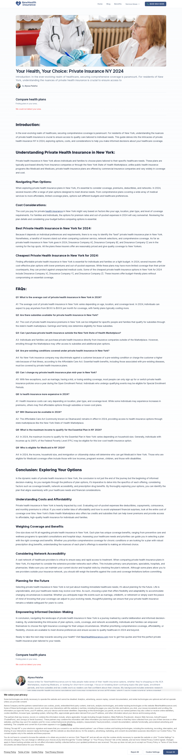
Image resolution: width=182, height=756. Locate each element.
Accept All (170, 752)
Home (100, 4)
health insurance (54, 211)
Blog (108, 4)
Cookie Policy (66, 724)
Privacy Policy (10, 752)
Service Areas (131, 4)
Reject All (135, 752)
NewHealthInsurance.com (94, 637)
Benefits (118, 4)
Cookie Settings (153, 752)
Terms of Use (23, 752)
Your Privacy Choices (54, 752)
